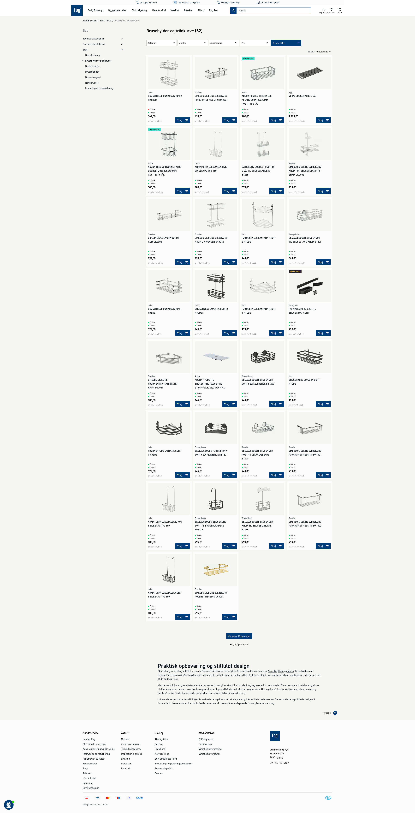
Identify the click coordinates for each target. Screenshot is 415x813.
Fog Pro (213, 10)
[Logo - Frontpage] (77, 10)
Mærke (182, 43)
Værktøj (175, 10)
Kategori (152, 43)
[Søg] (233, 10)
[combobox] (274, 10)
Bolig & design (95, 10)
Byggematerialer (117, 10)
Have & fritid (159, 10)
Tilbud (201, 10)
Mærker (188, 10)
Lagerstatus (216, 43)
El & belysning (139, 10)
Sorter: (311, 51)
